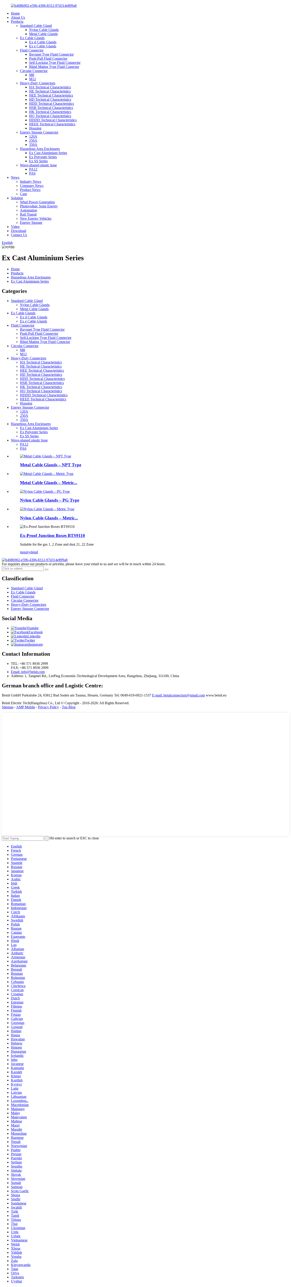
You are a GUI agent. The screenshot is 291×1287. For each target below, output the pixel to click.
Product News (30, 190)
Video (15, 227)
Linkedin (34, 636)
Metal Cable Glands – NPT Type (50, 464)
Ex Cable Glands (32, 38)
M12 (32, 79)
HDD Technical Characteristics (51, 104)
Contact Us (19, 235)
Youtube (33, 628)
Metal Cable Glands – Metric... (48, 482)
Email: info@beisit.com (28, 672)
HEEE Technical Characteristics (52, 124)
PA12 (33, 169)
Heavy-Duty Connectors (37, 83)
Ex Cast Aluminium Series (48, 153)
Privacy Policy (48, 707)
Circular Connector (34, 71)
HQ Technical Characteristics (50, 116)
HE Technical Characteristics (50, 91)
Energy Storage (31, 222)
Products (17, 21)
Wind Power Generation (37, 202)
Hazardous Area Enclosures (40, 149)
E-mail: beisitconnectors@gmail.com (178, 695)
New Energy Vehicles (35, 218)
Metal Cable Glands (43, 34)
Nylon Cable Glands (44, 30)
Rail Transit (28, 214)
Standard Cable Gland (36, 26)
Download (18, 231)
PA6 (32, 173)
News (15, 177)
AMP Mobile (25, 707)
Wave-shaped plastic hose (38, 165)
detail (34, 552)
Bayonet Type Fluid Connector (51, 54)
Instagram (36, 644)
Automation (28, 210)
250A (33, 140)
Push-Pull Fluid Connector (48, 58)
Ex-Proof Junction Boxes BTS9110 (52, 535)
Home (15, 13)
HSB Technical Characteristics (51, 108)
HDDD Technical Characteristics (53, 120)
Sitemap (7, 707)
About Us (18, 17)
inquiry (25, 552)
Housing (35, 128)
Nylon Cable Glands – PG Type (49, 500)
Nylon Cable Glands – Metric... (49, 518)
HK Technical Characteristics (50, 112)
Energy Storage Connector (39, 132)
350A (33, 145)
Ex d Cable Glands (42, 42)
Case (23, 194)
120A (33, 136)
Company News (31, 186)
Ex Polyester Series (43, 157)
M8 (31, 75)
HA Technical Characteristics (50, 87)
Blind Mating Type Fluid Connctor (54, 67)
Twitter (30, 640)
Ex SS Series (38, 161)
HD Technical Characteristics (50, 99)
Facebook (36, 632)
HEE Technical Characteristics (51, 95)
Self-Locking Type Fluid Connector (54, 62)
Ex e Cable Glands (42, 46)
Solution (17, 198)
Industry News (30, 181)
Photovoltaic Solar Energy (39, 206)
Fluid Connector (31, 50)
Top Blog (68, 707)
